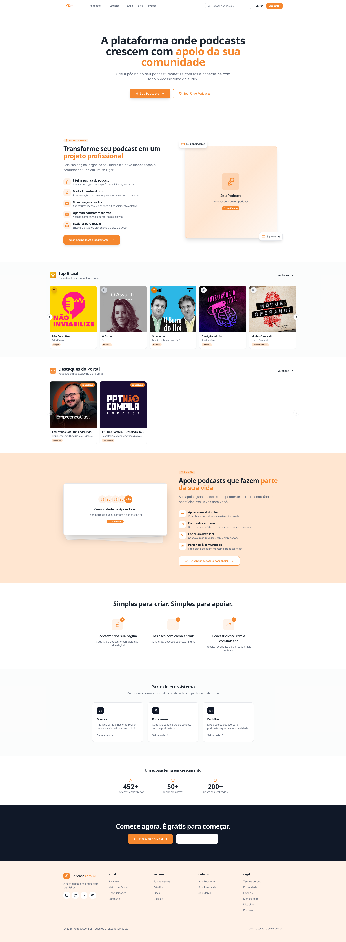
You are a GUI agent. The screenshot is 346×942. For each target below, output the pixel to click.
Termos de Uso (252, 881)
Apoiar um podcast (199, 839)
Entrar (259, 5)
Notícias (158, 898)
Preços (152, 5)
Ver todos (283, 275)
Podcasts (95, 5)
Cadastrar (274, 5)
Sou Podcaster (150, 93)
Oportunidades (117, 892)
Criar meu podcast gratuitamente (88, 239)
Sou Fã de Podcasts (196, 93)
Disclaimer (249, 904)
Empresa (248, 910)
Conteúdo (114, 898)
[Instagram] (66, 895)
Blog (140, 5)
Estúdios (114, 5)
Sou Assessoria (207, 887)
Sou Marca (204, 892)
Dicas (156, 892)
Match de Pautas (118, 887)
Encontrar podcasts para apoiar (209, 560)
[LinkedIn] (84, 895)
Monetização (250, 898)
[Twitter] (75, 895)
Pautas (129, 5)
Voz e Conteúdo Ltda (272, 928)
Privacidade (250, 887)
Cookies (248, 892)
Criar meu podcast (150, 839)
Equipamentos (161, 881)
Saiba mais (103, 735)
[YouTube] (92, 895)
